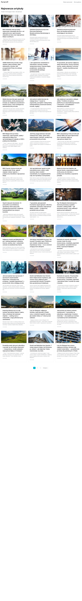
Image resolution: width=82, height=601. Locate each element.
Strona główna (77, 2)
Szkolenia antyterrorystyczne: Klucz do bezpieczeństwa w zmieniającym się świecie (66, 31)
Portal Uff (4, 2)
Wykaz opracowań (67, 2)
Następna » (45, 367)
